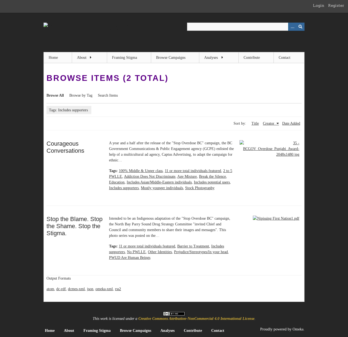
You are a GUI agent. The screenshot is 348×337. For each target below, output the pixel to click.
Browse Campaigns (170, 58)
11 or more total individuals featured (193, 171)
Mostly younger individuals (162, 188)
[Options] (292, 27)
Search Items (108, 95)
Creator (269, 123)
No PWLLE (136, 252)
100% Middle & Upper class (141, 171)
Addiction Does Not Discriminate (149, 176)
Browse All (55, 95)
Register (336, 5)
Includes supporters (124, 188)
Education (117, 182)
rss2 (118, 289)
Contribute (252, 58)
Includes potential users (212, 182)
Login (318, 5)
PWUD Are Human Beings (129, 258)
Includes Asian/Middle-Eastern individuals (159, 182)
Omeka (298, 329)
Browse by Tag (80, 95)
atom (50, 289)
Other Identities (160, 252)
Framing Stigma (124, 58)
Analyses (211, 58)
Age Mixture (187, 176)
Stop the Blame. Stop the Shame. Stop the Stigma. (74, 226)
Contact (284, 58)
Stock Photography (200, 188)
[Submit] (300, 27)
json (90, 289)
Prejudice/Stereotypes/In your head (201, 252)
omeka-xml (104, 289)
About (81, 58)
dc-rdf (61, 289)
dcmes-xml (76, 289)
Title (255, 123)
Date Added (291, 123)
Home (53, 58)
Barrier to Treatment (193, 246)
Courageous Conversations (65, 147)
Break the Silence (212, 176)
